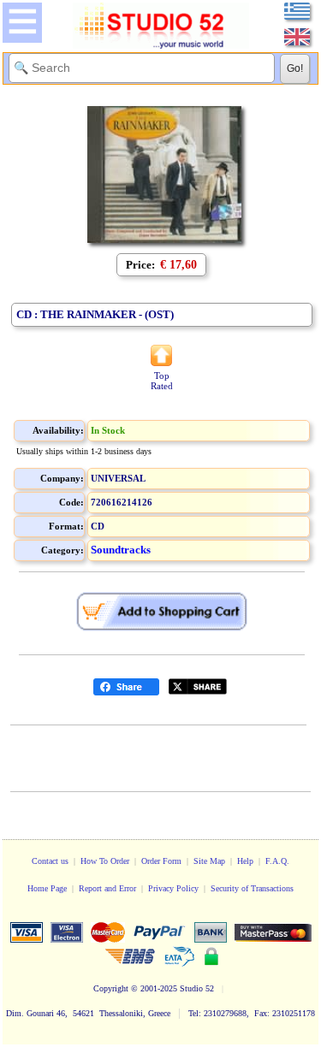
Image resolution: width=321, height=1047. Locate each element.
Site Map (209, 861)
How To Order (104, 861)
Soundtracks (121, 549)
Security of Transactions (252, 888)
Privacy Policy (173, 888)
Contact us (50, 861)
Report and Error (107, 888)
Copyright (110, 988)
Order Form (161, 861)
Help (245, 861)
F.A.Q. (277, 861)
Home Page (47, 888)
